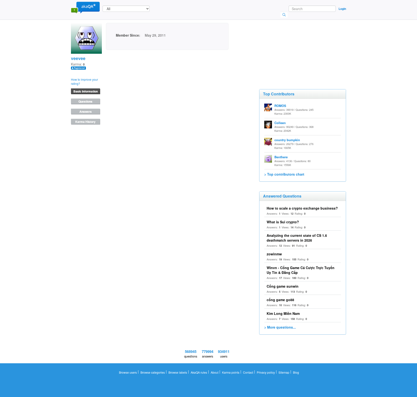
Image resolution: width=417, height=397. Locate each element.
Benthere (281, 157)
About (214, 372)
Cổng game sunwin (283, 286)
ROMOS (280, 105)
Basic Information (85, 91)
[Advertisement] (295, 47)
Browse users (128, 372)
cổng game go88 (280, 299)
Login (342, 9)
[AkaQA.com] (85, 7)
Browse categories (152, 372)
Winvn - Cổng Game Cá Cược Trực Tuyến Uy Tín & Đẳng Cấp (300, 270)
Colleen (280, 122)
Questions (85, 101)
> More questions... (280, 327)
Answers (85, 111)
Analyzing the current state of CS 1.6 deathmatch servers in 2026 (297, 238)
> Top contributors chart (284, 174)
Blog (296, 372)
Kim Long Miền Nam (283, 313)
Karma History (85, 121)
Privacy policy (266, 372)
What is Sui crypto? (283, 221)
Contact (248, 372)
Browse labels (177, 372)
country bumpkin (287, 140)
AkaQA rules (199, 372)
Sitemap (283, 372)
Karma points (230, 372)
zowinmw (274, 253)
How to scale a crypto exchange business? (302, 208)
